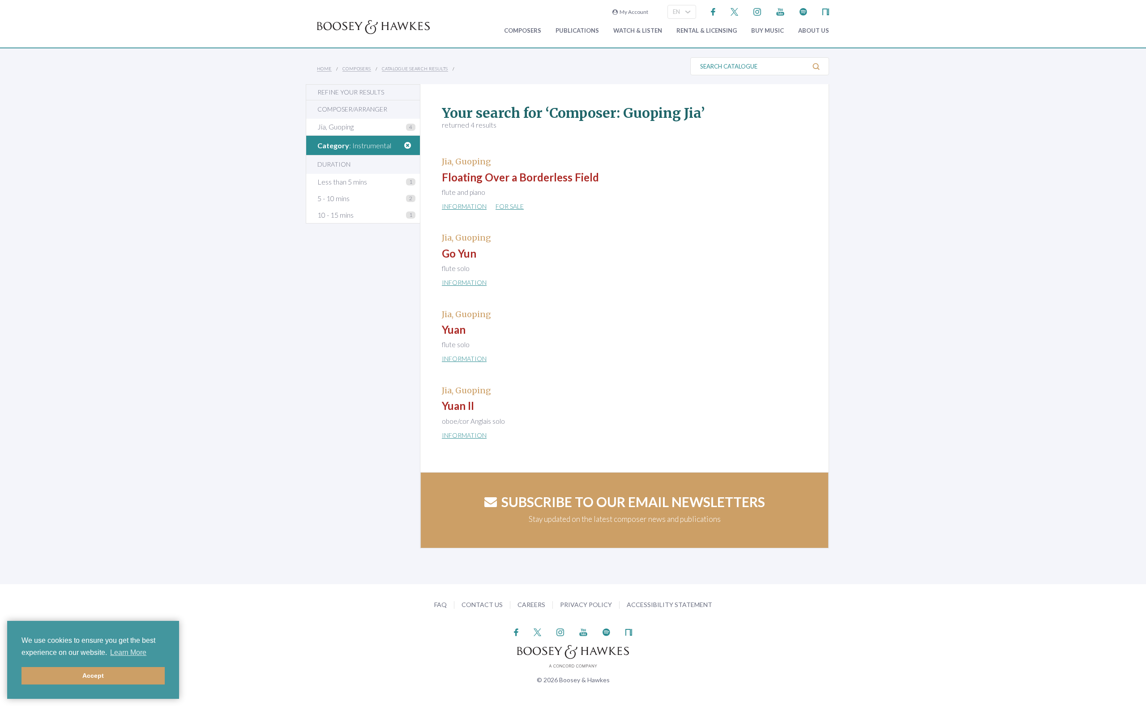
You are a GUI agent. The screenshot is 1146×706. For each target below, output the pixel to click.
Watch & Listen (637, 30)
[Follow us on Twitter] (734, 11)
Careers (531, 604)
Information (464, 206)
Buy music (767, 30)
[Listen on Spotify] (803, 11)
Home (324, 68)
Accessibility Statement (669, 604)
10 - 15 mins (335, 215)
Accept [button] (93, 675)
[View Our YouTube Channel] (780, 11)
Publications (577, 30)
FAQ (440, 604)
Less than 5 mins (342, 181)
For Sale (510, 206)
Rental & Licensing (706, 30)
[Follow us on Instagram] (757, 11)
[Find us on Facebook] (713, 11)
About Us (813, 30)
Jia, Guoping (335, 126)
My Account (633, 12)
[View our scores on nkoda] (825, 11)
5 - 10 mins (333, 198)
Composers (522, 30)
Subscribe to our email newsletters (633, 502)
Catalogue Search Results (415, 68)
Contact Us (482, 604)
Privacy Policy (586, 604)
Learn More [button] (128, 652)
